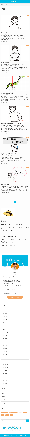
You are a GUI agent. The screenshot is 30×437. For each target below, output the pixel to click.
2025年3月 (5, 354)
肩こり (25, 412)
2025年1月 (5, 361)
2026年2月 (5, 319)
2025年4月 (5, 351)
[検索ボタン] (28, 1)
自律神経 (6, 414)
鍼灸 (4, 400)
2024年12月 (5, 364)
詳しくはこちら (15, 297)
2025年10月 (5, 332)
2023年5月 (5, 383)
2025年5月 (5, 348)
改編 (4, 393)
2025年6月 (5, 345)
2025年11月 (5, 329)
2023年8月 (5, 373)
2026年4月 (5, 313)
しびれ (3, 412)
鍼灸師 (11, 414)
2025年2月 (5, 357)
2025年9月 (5, 335)
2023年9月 (5, 370)
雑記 (4, 403)
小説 (17, 412)
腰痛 (4, 396)
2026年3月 (5, 316)
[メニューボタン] (1, 1)
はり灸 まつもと (15, 1)
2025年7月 (5, 342)
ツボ (7, 412)
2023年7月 (5, 377)
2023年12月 (5, 367)
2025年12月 (5, 326)
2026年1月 (5, 322)
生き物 (20, 412)
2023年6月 (5, 380)
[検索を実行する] (27, 420)
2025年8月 (5, 338)
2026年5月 (5, 310)
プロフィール (11, 412)
